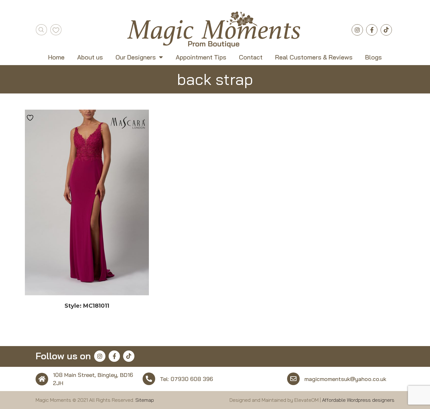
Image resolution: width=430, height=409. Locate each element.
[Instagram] (357, 30)
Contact (251, 57)
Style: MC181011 (87, 305)
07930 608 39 (190, 379)
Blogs (373, 57)
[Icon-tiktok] (386, 30)
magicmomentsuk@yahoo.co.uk (345, 379)
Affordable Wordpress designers (358, 400)
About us (90, 57)
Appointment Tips (201, 57)
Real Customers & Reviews (314, 57)
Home (56, 57)
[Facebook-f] (371, 30)
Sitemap (144, 400)
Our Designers (136, 57)
